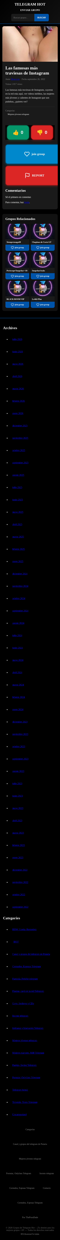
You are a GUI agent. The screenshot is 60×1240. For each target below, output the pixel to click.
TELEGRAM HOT (30, 4)
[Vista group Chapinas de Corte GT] (43, 238)
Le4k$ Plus (37, 299)
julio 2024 (17, 635)
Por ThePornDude (30, 1217)
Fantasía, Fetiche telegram (25, 978)
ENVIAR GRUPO (30, 10)
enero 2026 (17, 413)
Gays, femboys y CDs (23, 1003)
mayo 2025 (17, 512)
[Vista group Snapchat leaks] (43, 267)
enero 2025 (17, 561)
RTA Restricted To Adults (30, 1234)
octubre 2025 (18, 450)
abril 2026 (17, 376)
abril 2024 (17, 672)
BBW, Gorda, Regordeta (24, 929)
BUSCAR (41, 18)
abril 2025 (17, 524)
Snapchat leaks (38, 271)
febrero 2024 (18, 697)
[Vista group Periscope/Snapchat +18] (17, 267)
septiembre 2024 (20, 610)
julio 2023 (17, 783)
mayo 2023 (17, 808)
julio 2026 (17, 339)
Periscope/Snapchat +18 (17, 271)
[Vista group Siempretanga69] (17, 238)
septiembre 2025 (20, 462)
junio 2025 (17, 499)
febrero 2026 (18, 401)
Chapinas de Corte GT (41, 242)
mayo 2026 (17, 364)
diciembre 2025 (19, 425)
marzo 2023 (18, 833)
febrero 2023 (18, 845)
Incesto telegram (20, 1015)
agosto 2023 (18, 771)
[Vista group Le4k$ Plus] (43, 295)
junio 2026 (17, 351)
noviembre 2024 (20, 586)
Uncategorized (19, 1114)
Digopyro (15, 79)
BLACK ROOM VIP (15, 299)
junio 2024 (17, 647)
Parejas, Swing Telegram (24, 1065)
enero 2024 (17, 709)
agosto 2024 (18, 623)
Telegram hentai (20, 1090)
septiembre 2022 (20, 907)
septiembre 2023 (20, 759)
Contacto (47, 1188)
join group (19, 247)
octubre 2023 (18, 746)
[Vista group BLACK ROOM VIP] (17, 295)
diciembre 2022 (19, 870)
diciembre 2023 (19, 721)
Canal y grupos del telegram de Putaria (31, 954)
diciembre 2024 (19, 573)
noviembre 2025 (20, 438)
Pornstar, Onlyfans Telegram (26, 1077)
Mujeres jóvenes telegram (18, 114)
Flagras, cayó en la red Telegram (28, 991)
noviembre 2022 (20, 882)
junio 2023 (17, 796)
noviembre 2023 (20, 734)
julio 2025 (17, 487)
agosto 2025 (18, 475)
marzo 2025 (18, 536)
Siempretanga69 (14, 242)
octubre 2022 (18, 894)
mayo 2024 (17, 660)
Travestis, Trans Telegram (24, 1102)
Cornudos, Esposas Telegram (26, 966)
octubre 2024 (18, 598)
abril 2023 (17, 820)
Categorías (30, 1129)
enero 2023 (17, 857)
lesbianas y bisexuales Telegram (27, 1028)
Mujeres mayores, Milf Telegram (28, 1053)
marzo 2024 (18, 684)
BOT (16, 941)
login (26, 202)
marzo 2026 (18, 388)
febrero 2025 (18, 549)
